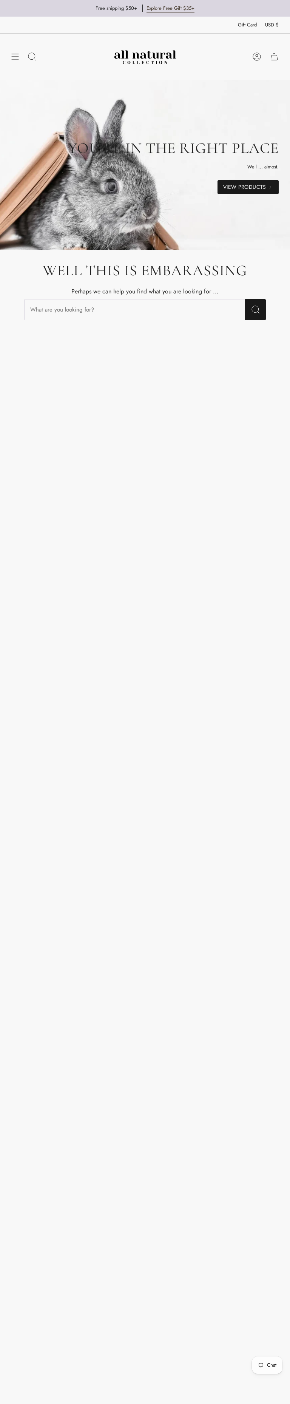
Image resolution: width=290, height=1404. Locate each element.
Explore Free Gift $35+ (170, 8)
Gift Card (247, 24)
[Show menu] (15, 57)
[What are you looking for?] (255, 309)
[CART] (274, 57)
